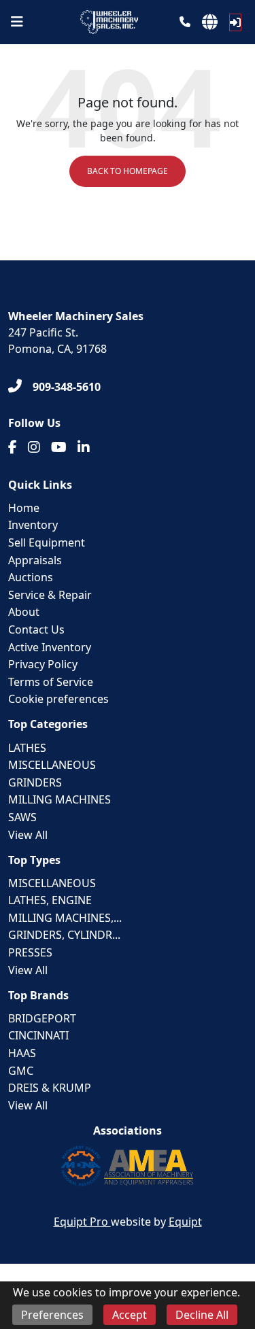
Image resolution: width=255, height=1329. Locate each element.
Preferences (52, 1314)
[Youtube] (59, 447)
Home (23, 507)
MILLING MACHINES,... (65, 917)
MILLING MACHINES (59, 799)
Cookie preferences (58, 698)
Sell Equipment (46, 542)
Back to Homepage (127, 171)
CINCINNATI (38, 1035)
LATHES (27, 747)
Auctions (30, 577)
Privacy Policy (43, 664)
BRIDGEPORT (42, 1018)
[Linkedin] (84, 447)
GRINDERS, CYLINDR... (64, 934)
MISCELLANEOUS (52, 764)
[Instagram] (34, 447)
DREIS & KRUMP (49, 1087)
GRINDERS (35, 782)
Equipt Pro (82, 1221)
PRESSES (30, 952)
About (23, 611)
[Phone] (185, 21)
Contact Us (36, 629)
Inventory (33, 524)
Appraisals (35, 560)
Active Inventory (49, 647)
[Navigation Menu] (17, 21)
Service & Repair (50, 594)
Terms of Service (50, 681)
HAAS (22, 1053)
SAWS (22, 817)
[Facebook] (12, 447)
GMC (20, 1070)
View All (28, 834)
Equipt (185, 1221)
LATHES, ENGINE (50, 900)
